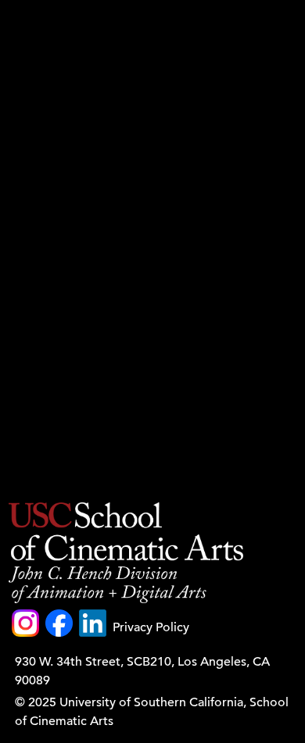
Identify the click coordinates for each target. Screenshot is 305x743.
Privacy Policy (151, 627)
